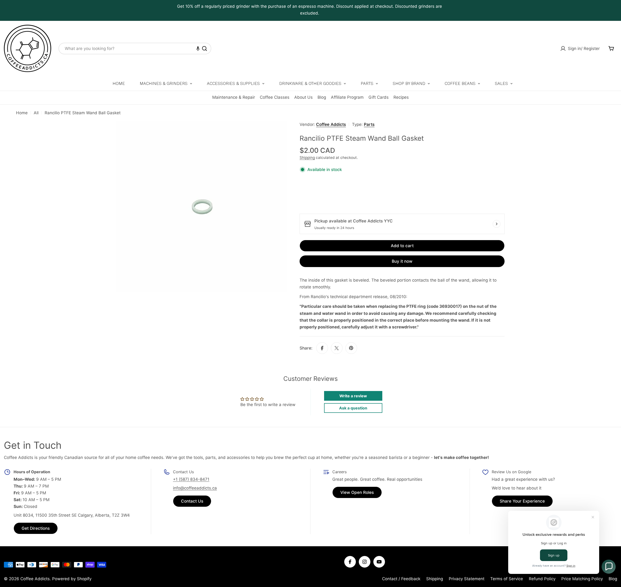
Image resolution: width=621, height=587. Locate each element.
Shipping (307, 157)
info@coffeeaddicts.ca (195, 488)
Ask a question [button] (353, 408)
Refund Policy (542, 578)
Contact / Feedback (401, 578)
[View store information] (496, 224)
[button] (198, 48)
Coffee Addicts (331, 124)
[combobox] (134, 48)
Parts (369, 124)
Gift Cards (378, 97)
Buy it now (402, 261)
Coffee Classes (274, 97)
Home (22, 112)
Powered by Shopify (71, 578)
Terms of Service (506, 578)
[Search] (204, 48)
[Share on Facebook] (322, 348)
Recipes (401, 97)
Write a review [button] (353, 395)
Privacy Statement (466, 578)
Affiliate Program (347, 97)
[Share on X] (337, 348)
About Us (303, 97)
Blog (322, 97)
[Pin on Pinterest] (351, 348)
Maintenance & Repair (233, 97)
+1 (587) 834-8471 (191, 479)
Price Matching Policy (582, 578)
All (36, 112)
